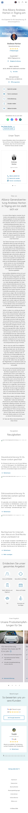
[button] (14, 37)
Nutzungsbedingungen (14, 790)
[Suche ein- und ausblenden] (19, 2)
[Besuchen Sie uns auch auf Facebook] (12, 119)
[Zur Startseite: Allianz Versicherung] (2, 2)
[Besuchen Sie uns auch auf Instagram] (16, 119)
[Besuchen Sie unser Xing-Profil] (20, 119)
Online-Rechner (14, 797)
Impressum (14, 779)
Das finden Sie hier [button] (6, 126)
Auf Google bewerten (14, 717)
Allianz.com (14, 801)
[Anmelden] (22, 2)
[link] (9, 98)
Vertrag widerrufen (13, 769)
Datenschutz (14, 783)
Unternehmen (14, 794)
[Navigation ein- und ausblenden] (26, 2)
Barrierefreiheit (14, 787)
